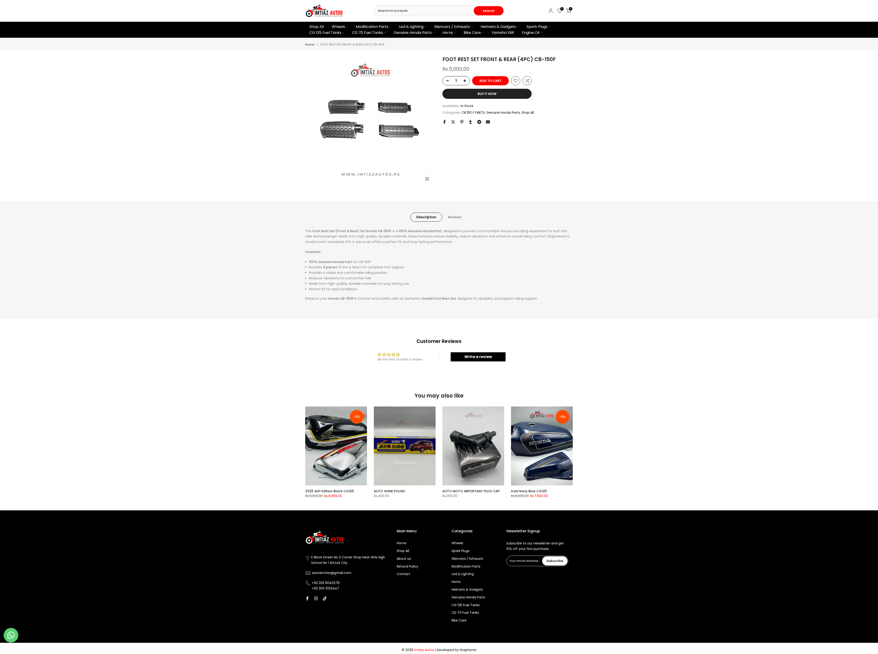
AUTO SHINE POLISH (389, 491)
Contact (403, 574)
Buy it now (487, 94)
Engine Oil (530, 32)
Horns (447, 32)
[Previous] (309, 446)
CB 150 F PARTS (473, 112)
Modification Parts (372, 26)
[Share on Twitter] (453, 122)
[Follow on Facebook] (307, 598)
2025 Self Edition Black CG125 (329, 491)
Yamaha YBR (503, 32)
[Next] (568, 446)
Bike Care (472, 32)
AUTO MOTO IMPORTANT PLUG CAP (471, 491)
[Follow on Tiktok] (325, 598)
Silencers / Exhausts (452, 26)
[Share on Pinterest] (462, 122)
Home (309, 44)
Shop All (316, 26)
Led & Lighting (411, 26)
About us (404, 559)
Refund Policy (407, 566)
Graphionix (468, 650)
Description (426, 217)
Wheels (338, 26)
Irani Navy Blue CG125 (529, 491)
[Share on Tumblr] (470, 122)
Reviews (455, 217)
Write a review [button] (478, 356)
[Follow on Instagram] (316, 598)
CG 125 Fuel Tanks (325, 32)
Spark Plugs (537, 26)
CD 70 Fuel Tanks (367, 32)
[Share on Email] (488, 122)
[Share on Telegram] (479, 122)
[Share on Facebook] (444, 122)
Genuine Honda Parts (413, 32)
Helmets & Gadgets (498, 26)
